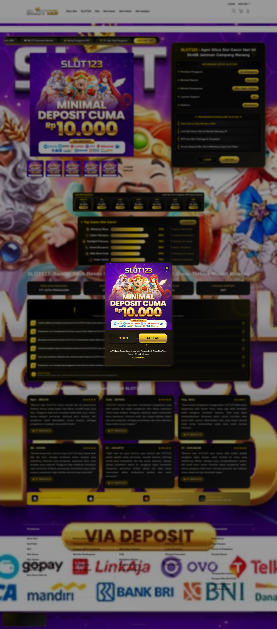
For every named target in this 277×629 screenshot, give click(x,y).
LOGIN (122, 338)
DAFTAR (153, 338)
